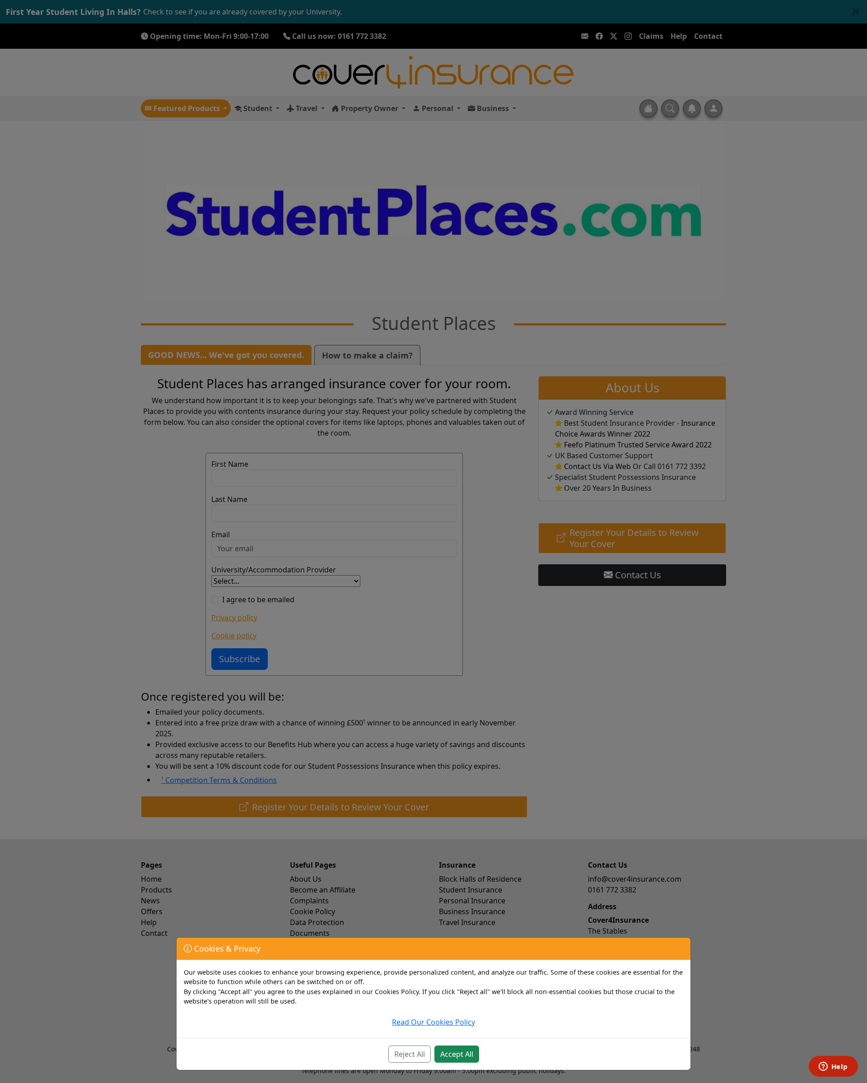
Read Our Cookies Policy (433, 1022)
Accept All (456, 1054)
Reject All (409, 1054)
